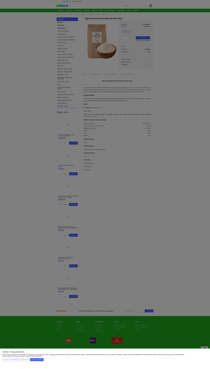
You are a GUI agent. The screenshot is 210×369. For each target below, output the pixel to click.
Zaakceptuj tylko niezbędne (11, 359)
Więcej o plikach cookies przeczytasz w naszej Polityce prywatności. (22, 356)
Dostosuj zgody (25, 359)
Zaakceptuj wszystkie (37, 359)
